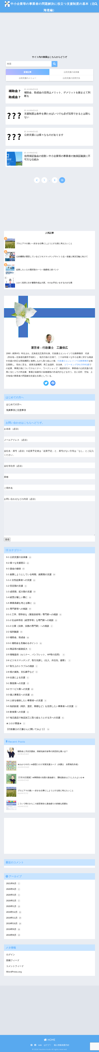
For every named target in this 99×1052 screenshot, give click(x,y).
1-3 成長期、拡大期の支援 (20, 591)
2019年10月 (13, 923)
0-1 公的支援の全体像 (18, 557)
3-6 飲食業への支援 (17, 712)
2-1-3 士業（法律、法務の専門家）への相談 (29, 626)
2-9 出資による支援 (17, 677)
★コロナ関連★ (15, 723)
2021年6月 (12, 883)
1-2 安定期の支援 (16, 586)
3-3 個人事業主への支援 (19, 695)
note (40, 1045)
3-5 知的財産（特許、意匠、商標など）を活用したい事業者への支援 (41, 706)
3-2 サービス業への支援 (19, 689)
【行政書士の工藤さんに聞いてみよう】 (27, 729)
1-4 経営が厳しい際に (18, 597)
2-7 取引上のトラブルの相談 (21, 666)
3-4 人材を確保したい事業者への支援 (26, 700)
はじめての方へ (14, 404)
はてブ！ (48, 1045)
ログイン (10, 954)
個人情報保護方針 (61, 1045)
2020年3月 (12, 895)
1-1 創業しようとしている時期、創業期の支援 (30, 574)
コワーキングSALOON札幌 (76, 364)
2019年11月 (13, 918)
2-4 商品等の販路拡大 (18, 649)
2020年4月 (12, 889)
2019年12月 (13, 912)
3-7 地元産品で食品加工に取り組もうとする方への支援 (35, 717)
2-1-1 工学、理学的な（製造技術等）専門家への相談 (33, 614)
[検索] (54, 64)
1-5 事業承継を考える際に (20, 603)
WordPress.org (14, 972)
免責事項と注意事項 (16, 410)
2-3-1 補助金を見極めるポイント (24, 643)
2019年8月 (13, 935)
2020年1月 (13, 906)
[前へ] (37, 180)
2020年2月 (12, 900)
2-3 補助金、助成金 (17, 637)
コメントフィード (15, 966)
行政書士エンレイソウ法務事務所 (72, 361)
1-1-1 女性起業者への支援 (20, 580)
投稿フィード (12, 960)
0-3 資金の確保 (15, 568)
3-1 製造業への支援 (17, 683)
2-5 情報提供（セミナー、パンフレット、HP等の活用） (35, 654)
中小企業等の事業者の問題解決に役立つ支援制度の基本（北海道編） (52, 7)
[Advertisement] (49, 35)
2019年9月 (13, 929)
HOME (51, 1039)
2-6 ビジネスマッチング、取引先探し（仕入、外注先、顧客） (38, 660)
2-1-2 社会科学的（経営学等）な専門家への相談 (31, 620)
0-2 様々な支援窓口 (17, 563)
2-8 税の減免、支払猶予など (21, 672)
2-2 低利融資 (14, 632)
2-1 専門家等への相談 (18, 609)
